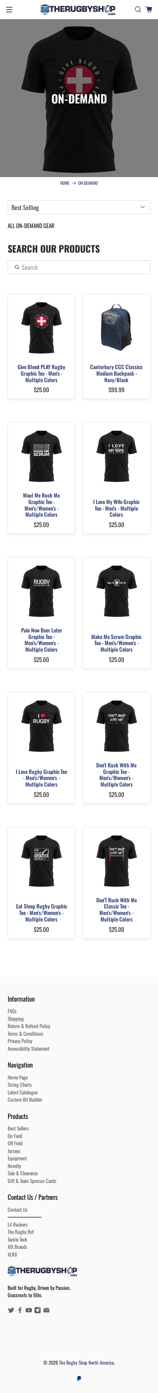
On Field (15, 1136)
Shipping (16, 1018)
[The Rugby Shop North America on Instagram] (37, 1311)
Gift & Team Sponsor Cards (32, 1180)
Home (64, 183)
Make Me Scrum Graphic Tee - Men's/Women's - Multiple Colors (116, 642)
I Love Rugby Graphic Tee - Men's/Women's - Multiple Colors (41, 777)
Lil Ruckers (18, 1224)
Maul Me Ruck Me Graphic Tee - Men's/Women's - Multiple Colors (41, 504)
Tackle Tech (17, 1239)
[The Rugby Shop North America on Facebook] (19, 1311)
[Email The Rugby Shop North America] (46, 1311)
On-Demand (88, 183)
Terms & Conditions (25, 1033)
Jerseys (14, 1151)
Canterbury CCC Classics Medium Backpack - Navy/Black (116, 373)
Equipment (17, 1158)
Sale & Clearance (23, 1173)
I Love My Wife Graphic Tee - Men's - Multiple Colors (116, 508)
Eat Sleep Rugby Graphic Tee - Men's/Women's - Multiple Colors (41, 912)
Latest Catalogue (23, 1092)
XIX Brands (17, 1246)
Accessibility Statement (28, 1048)
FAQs (12, 1011)
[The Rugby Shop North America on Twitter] (11, 1311)
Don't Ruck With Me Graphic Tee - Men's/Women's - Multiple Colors (116, 774)
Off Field (15, 1143)
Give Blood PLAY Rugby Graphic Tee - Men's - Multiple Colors (41, 373)
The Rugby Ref (21, 1231)
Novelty (14, 1166)
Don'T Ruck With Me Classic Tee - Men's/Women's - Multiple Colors (116, 909)
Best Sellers (18, 1128)
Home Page (18, 1077)
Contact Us (18, 1209)
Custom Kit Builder (25, 1099)
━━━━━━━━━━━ (24, 1217)
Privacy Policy (20, 1041)
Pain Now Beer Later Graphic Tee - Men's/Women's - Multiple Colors (41, 639)
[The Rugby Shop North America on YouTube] (28, 1311)
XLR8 (12, 1254)
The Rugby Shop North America (86, 1362)
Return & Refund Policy (29, 1026)
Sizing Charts (20, 1084)
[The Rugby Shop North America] (79, 9)
